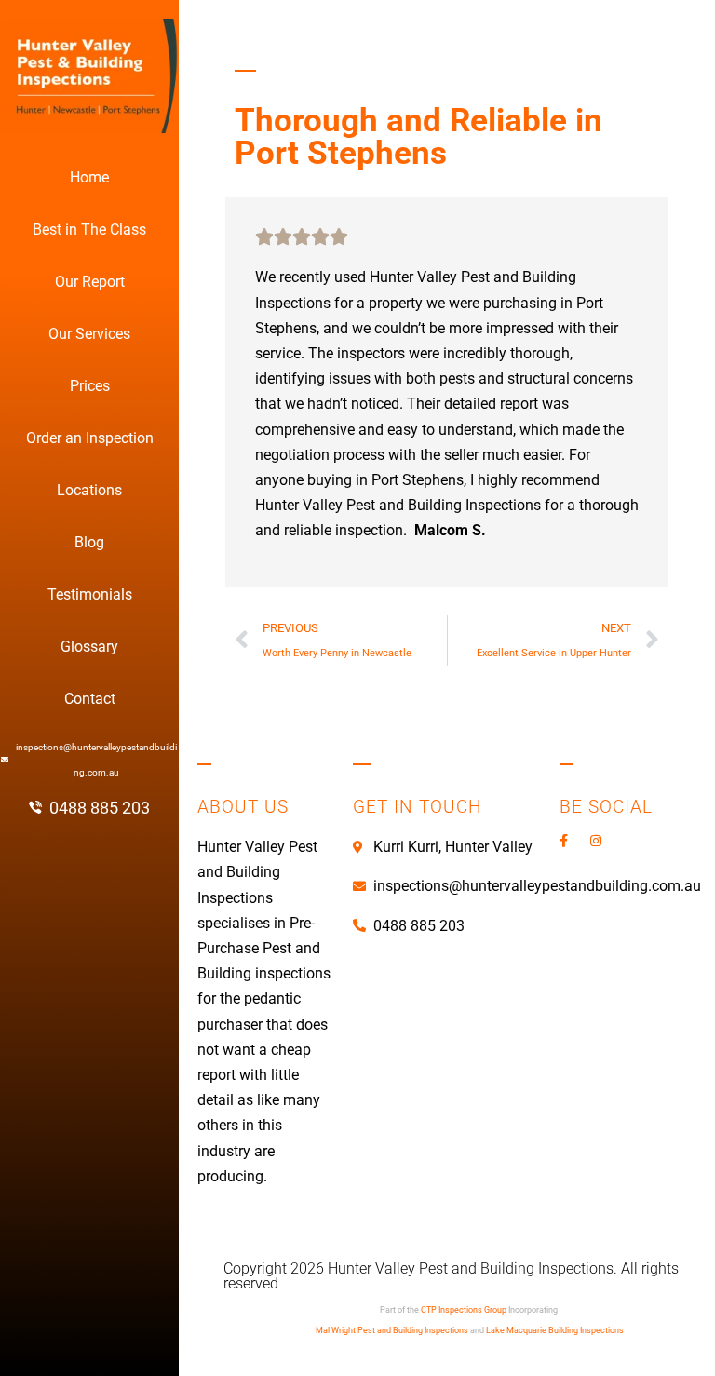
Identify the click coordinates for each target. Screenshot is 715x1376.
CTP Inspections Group (463, 1310)
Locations (89, 490)
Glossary (89, 646)
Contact (89, 699)
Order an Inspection (90, 438)
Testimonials (89, 594)
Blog (89, 542)
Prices (90, 386)
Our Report (90, 281)
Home (89, 177)
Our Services (89, 334)
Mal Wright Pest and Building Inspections (392, 1330)
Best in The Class (89, 229)
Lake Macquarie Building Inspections (555, 1330)
